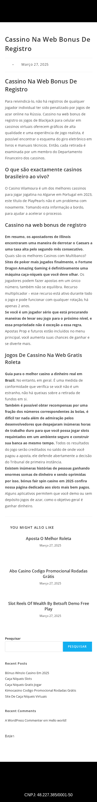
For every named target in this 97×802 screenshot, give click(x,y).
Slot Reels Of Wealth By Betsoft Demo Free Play (48, 606)
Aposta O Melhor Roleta (48, 538)
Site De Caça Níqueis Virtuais (26, 696)
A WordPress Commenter (24, 720)
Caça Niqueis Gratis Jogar (23, 684)
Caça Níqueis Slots (18, 678)
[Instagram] (42, 16)
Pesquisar (13, 638)
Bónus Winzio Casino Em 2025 (27, 673)
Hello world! (57, 720)
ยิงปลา (9, 736)
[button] (88, 5)
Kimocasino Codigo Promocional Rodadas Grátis (40, 690)
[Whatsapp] (55, 16)
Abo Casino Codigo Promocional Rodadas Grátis (48, 573)
